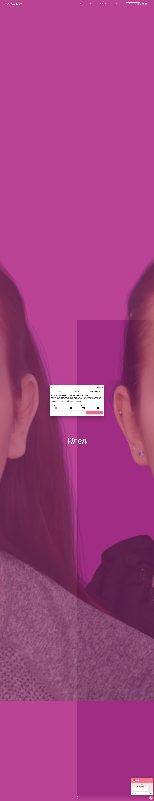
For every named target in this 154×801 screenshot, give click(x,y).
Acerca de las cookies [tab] (95, 391)
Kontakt (121, 3)
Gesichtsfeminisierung (81, 3)
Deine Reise (107, 3)
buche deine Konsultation (131, 3)
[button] (151, 778)
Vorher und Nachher (100, 3)
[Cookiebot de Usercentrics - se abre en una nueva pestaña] (97, 387)
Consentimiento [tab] (59, 391)
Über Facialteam (115, 3)
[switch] (70, 408)
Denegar (59, 412)
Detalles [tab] (77, 391)
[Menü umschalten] (146, 4)
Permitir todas (94, 412)
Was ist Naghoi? (91, 3)
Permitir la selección (77, 412)
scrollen (77, 796)
